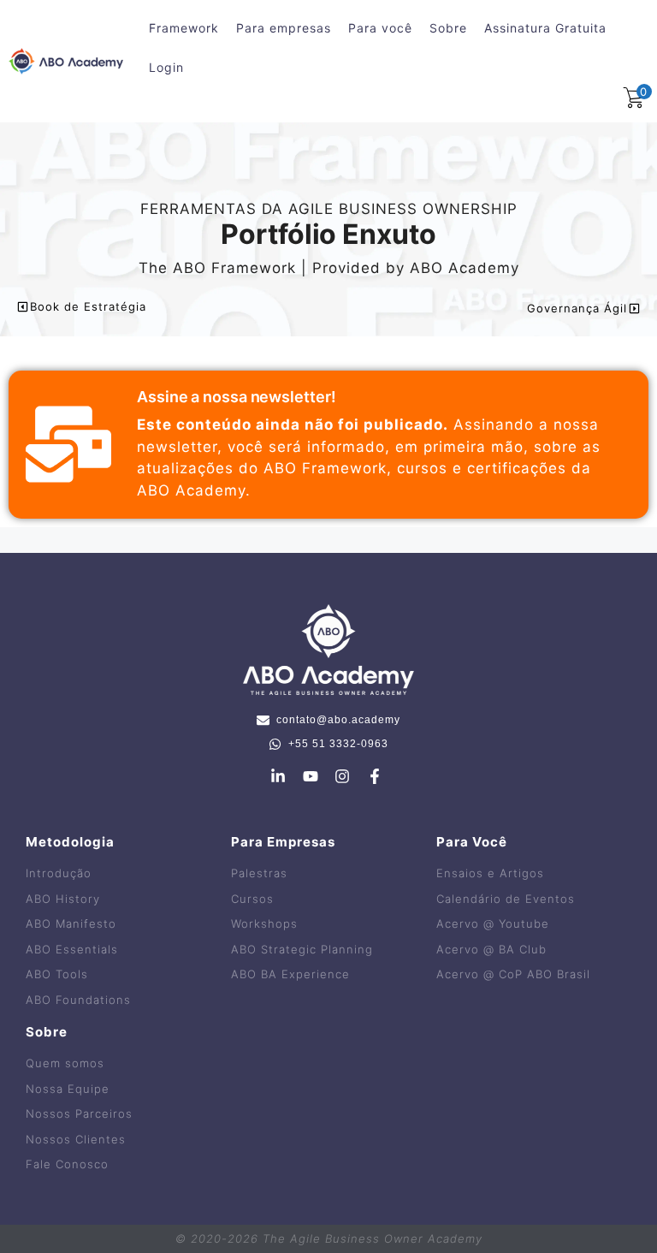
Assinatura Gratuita (545, 28)
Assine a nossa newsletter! (236, 397)
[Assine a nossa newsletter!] (68, 444)
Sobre (448, 28)
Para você (380, 28)
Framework (184, 28)
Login (166, 67)
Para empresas (283, 28)
